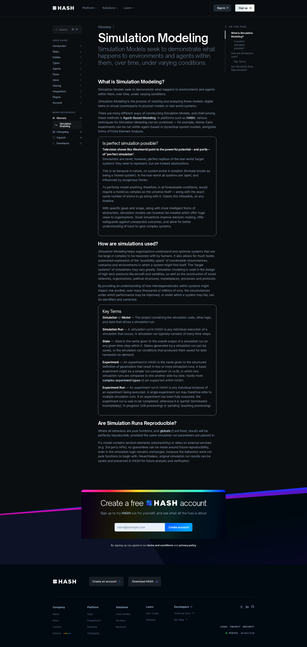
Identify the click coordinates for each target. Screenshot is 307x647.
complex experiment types (121, 380)
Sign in (221, 7)
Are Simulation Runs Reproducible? (137, 423)
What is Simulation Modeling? (131, 81)
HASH (191, 118)
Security (248, 626)
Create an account (104, 581)
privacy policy (187, 545)
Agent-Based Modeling (139, 118)
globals (165, 431)
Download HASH (142, 581)
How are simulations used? (128, 243)
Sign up (243, 7)
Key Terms (112, 311)
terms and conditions (160, 545)
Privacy (235, 626)
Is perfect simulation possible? (130, 143)
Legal (224, 626)
